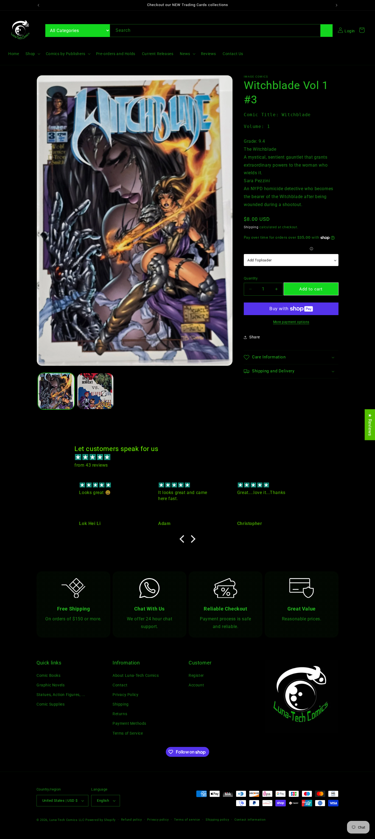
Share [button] (254, 337)
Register (196, 675)
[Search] (326, 30)
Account (196, 685)
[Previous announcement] (38, 5)
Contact (120, 685)
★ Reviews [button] (370, 424)
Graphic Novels (51, 685)
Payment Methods (129, 723)
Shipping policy (217, 819)
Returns (120, 714)
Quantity (251, 278)
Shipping (251, 227)
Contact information (249, 819)
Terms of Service (128, 733)
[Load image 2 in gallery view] (95, 391)
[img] (190, 457)
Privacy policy (158, 819)
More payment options (291, 322)
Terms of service (187, 819)
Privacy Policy (125, 694)
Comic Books (49, 675)
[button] (32, 53)
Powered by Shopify (100, 820)
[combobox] (221, 30)
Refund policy (131, 819)
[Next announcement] (337, 5)
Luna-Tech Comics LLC (67, 820)
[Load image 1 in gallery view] (56, 391)
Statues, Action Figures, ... (61, 694)
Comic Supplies (51, 704)
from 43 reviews (91, 465)
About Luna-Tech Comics (136, 675)
